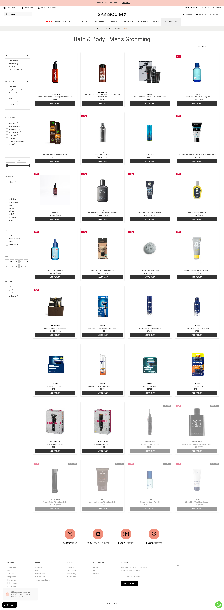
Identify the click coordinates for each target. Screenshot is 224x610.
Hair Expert (11, 580)
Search (13, 14)
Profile (95, 567)
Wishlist (96, 574)
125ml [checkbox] (21, 266)
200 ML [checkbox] (12, 271)
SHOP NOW (126, 3)
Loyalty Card (71, 570)
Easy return (71, 567)
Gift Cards (216, 8)
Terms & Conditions (42, 580)
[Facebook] (173, 565)
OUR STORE (205, 8)
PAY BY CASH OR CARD (48, 8)
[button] (208, 46)
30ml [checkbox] (21, 261)
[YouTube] (183, 565)
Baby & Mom (12, 583)
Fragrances (11, 577)
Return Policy (71, 577)
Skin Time (120, 29)
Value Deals (11, 567)
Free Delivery (71, 574)
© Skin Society (112, 604)
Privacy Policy (40, 574)
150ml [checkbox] (26, 266)
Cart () (215, 14)
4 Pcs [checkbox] (7, 261)
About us (38, 567)
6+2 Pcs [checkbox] (17, 262)
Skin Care (10, 574)
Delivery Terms (40, 577)
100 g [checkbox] (12, 267)
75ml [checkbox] (7, 266)
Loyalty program (192, 8)
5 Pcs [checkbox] (11, 261)
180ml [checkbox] (7, 271)
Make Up (10, 570)
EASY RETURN (28, 8)
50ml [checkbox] (26, 261)
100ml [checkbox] (17, 266)
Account (189, 14)
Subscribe (129, 583)
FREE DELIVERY (12, 8)
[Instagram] (178, 565)
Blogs (37, 570)
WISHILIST (202, 14)
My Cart (96, 570)
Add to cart (55, 103)
